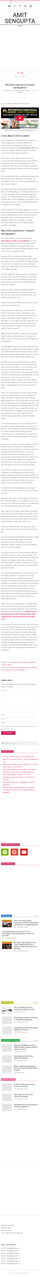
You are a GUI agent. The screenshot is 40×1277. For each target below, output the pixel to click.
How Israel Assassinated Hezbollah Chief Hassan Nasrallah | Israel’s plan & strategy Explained (26, 922)
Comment (4, 691)
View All (35, 916)
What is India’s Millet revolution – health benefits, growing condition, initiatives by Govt (26, 1047)
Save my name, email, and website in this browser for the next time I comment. (18, 728)
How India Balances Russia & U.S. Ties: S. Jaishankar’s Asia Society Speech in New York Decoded (18, 777)
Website (3, 722)
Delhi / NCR (8, 90)
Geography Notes (18, 90)
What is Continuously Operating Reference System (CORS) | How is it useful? (26, 1068)
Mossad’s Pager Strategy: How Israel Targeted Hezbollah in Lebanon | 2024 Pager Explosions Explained (19, 789)
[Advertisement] (20, 50)
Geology (27, 90)
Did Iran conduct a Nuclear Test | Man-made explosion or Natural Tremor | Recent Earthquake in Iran (21, 759)
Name (3, 714)
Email (3, 718)
